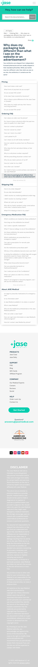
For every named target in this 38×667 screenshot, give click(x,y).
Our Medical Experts (17, 383)
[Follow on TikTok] (26, 452)
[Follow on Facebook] (19, 452)
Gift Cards (13, 371)
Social (12, 391)
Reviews (13, 388)
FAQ (11, 365)
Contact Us (14, 402)
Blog (11, 368)
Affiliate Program (16, 374)
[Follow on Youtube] (22, 452)
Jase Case (13, 355)
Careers (12, 386)
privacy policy (25, 663)
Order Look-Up (15, 399)
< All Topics (8, 31)
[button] (19, 82)
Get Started (19, 410)
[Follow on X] (11, 452)
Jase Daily (13, 357)
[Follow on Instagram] (15, 452)
